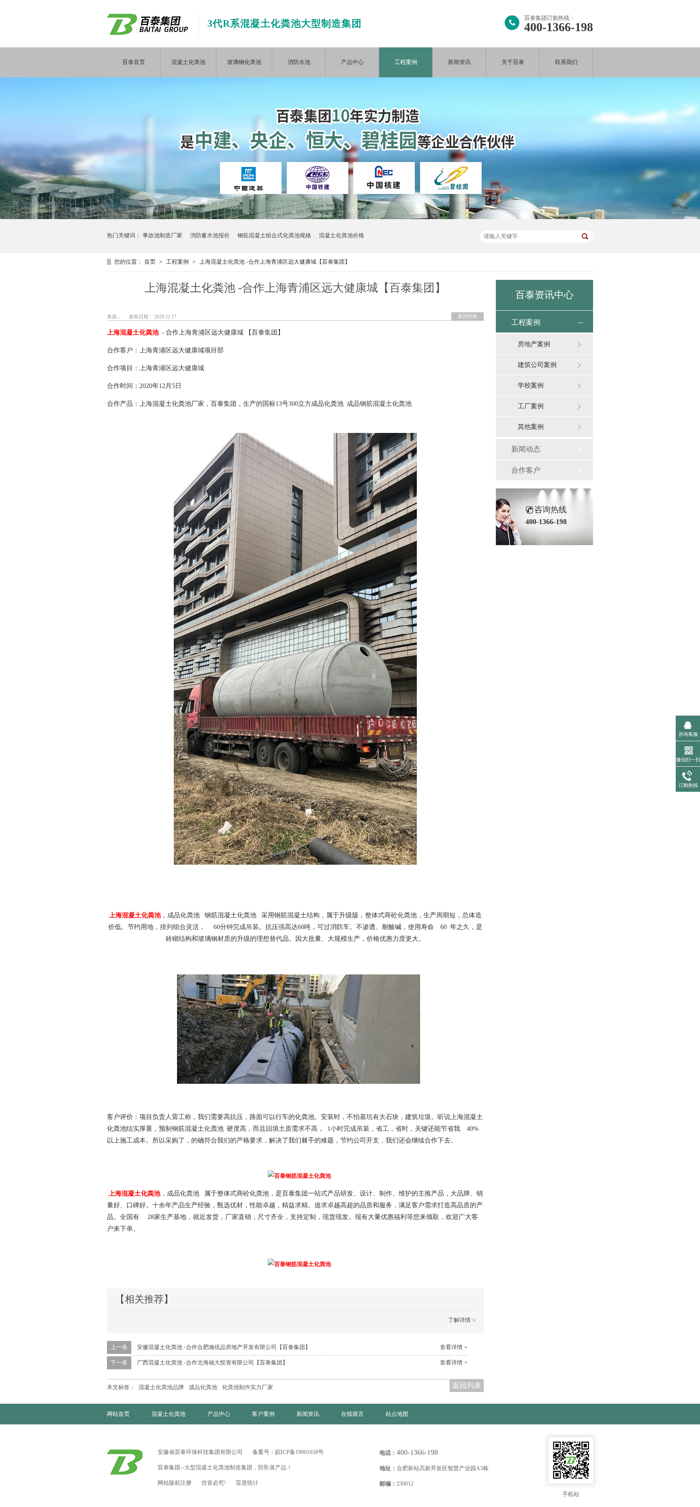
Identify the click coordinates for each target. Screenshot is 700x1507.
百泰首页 (133, 62)
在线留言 (352, 1414)
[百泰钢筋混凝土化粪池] (295, 863)
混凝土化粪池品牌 (161, 1387)
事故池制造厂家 (162, 235)
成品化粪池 (203, 1387)
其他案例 (531, 426)
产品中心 (352, 62)
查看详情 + (453, 1347)
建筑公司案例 (537, 364)
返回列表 (467, 316)
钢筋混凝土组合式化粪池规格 (274, 235)
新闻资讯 (459, 62)
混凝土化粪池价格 (341, 235)
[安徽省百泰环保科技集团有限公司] (147, 33)
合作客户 (525, 470)
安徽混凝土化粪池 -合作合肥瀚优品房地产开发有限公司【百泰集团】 (224, 1347)
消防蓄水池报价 (210, 235)
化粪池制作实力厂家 (247, 1387)
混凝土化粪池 (188, 62)
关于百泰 (513, 62)
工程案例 (406, 62)
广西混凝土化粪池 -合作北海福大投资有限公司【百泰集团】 (212, 1363)
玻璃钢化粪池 (244, 62)
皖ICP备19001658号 (299, 1452)
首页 (150, 262)
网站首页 (118, 1414)
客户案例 (263, 1414)
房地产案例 (534, 344)
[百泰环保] (125, 1462)
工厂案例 (531, 406)
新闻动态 (525, 449)
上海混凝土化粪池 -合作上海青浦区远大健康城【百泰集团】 (274, 262)
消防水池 (299, 62)
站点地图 (397, 1414)
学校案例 (531, 385)
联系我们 (566, 62)
